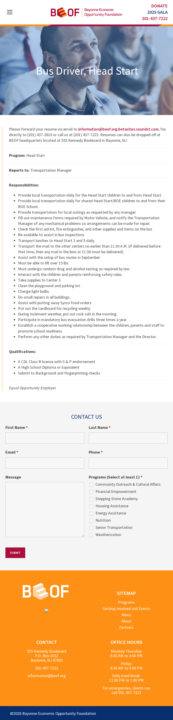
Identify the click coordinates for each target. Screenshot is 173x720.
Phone (96, 452)
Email (11, 452)
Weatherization (108, 534)
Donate (159, 6)
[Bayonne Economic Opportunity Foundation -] (86, 12)
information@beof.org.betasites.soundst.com (118, 129)
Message (13, 477)
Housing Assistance (112, 506)
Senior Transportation (114, 527)
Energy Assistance (111, 513)
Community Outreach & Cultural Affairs (128, 484)
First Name (16, 427)
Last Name (100, 427)
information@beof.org (47, 675)
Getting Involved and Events (126, 608)
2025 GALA (157, 12)
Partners (126, 627)
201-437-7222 (155, 18)
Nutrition (103, 520)
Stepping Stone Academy (117, 498)
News (126, 614)
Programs (126, 602)
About (126, 621)
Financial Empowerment (116, 491)
